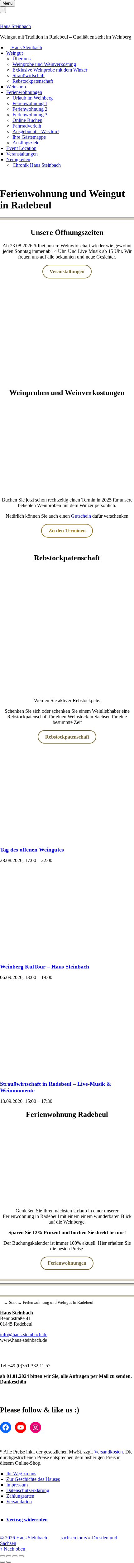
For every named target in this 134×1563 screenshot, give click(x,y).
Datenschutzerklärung (27, 1490)
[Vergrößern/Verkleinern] (21, 1556)
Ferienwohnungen (24, 92)
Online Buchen (27, 120)
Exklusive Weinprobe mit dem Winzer (49, 69)
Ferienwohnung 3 (29, 114)
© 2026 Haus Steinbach (24, 1537)
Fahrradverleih (26, 125)
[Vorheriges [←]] (2, 1562)
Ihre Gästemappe (29, 137)
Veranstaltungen (22, 153)
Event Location (21, 148)
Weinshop (16, 86)
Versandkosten (108, 1451)
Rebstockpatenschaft (32, 81)
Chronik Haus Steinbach (36, 165)
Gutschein (81, 516)
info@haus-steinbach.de (23, 1334)
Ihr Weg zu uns (21, 1473)
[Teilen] (8, 1556)
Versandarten (19, 1501)
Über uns (21, 58)
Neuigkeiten (18, 159)
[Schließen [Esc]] (2, 1556)
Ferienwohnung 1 (29, 103)
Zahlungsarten (20, 1496)
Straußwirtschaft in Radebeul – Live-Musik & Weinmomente (55, 1087)
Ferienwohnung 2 (29, 109)
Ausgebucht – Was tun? (35, 131)
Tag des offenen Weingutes (32, 850)
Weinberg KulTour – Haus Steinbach (44, 966)
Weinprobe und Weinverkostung (44, 64)
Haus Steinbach (15, 26)
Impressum (17, 1484)
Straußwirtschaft (28, 75)
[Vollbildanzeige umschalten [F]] (14, 1556)
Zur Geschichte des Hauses (33, 1479)
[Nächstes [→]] (8, 1562)
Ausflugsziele (25, 142)
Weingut (14, 53)
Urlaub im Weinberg (32, 97)
